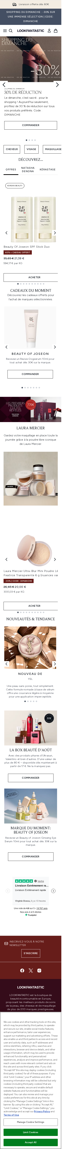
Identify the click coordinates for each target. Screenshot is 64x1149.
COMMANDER (30, 125)
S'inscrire (31, 953)
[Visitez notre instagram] (39, 970)
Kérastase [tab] (48, 169)
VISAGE (31, 149)
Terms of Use (11, 1115)
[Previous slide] (4, 85)
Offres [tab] (11, 169)
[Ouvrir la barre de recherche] (11, 30)
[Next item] (55, 233)
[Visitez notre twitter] (30, 970)
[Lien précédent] (6, 347)
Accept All (30, 1142)
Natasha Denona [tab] (28, 169)
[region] (30, 1080)
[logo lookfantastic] (30, 30)
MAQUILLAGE (53, 149)
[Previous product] (6, 559)
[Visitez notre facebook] (22, 970)
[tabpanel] (31, 233)
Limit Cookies (30, 1132)
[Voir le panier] (55, 30)
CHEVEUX (12, 149)
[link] (49, 30)
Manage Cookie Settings (30, 1122)
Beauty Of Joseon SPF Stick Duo (27, 246)
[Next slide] (57, 85)
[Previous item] (6, 233)
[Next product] (55, 559)
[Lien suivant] (55, 347)
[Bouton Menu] (4, 30)
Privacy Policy (42, 1111)
